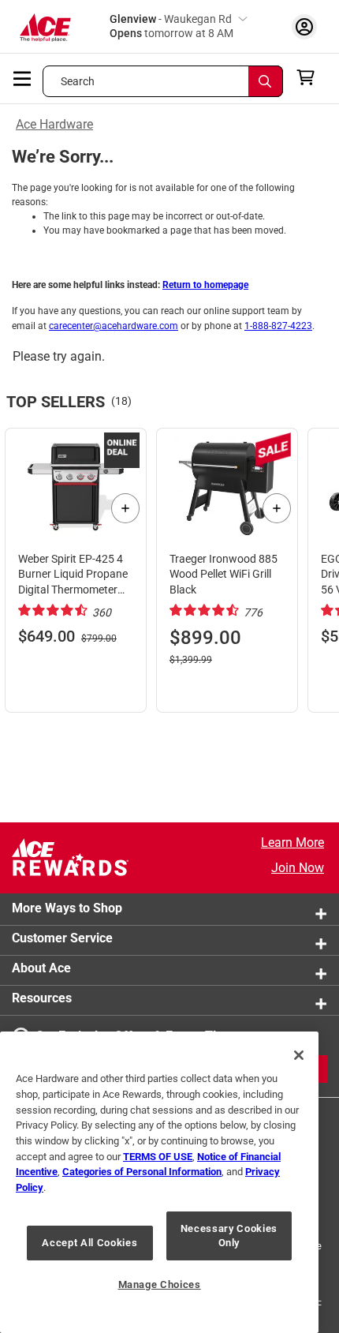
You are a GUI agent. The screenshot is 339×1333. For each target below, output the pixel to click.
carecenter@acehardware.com (113, 325)
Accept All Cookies (89, 1243)
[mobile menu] (22, 77)
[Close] (298, 1055)
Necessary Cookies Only (229, 1236)
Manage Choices (159, 1284)
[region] (159, 1182)
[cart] (310, 77)
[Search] (265, 81)
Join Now (297, 867)
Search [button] (78, 81)
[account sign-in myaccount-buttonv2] (304, 26)
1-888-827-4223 (278, 325)
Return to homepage (205, 284)
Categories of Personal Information (142, 1172)
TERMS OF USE (157, 1157)
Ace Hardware (54, 124)
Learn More (292, 842)
